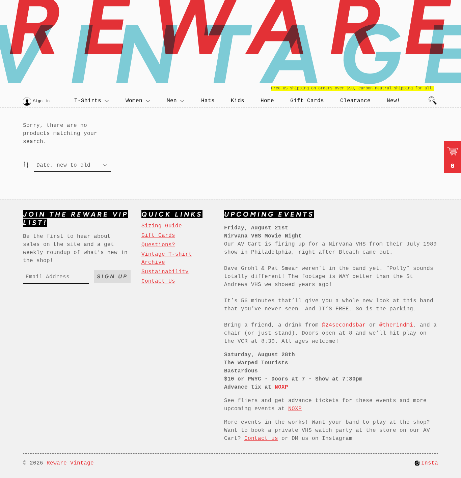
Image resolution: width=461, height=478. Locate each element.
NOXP (295, 409)
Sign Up (112, 276)
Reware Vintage (70, 463)
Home (267, 101)
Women (134, 101)
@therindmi (396, 325)
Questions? (158, 245)
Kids (237, 101)
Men (172, 101)
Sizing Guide (161, 226)
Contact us (261, 438)
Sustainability (165, 272)
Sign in (41, 101)
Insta (429, 463)
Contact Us (158, 281)
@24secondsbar (344, 325)
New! (393, 101)
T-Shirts (87, 101)
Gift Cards (307, 101)
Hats (208, 101)
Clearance (355, 101)
